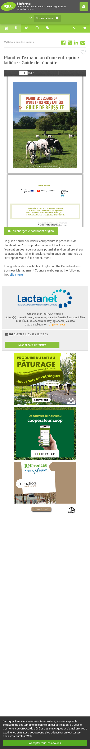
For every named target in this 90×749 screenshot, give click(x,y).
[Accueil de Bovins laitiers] (5, 28)
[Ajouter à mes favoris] (83, 52)
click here (16, 274)
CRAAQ (25, 728)
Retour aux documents (20, 42)
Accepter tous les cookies (45, 743)
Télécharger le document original (32, 231)
